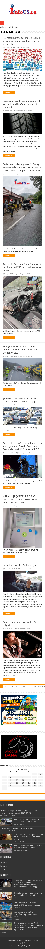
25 (11, 786)
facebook (3, 862)
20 (23, 783)
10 (24, 686)
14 (29, 780)
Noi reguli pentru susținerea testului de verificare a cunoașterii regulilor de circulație (21, 41)
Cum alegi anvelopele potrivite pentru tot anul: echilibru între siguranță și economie (22, 104)
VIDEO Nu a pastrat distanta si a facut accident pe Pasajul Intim (26, 820)
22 (35, 783)
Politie (27, 47)
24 (4, 786)
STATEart (18, 940)
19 (17, 783)
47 (25, 824)
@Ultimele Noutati (20, 47)
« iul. (3, 791)
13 (23, 780)
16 (40, 780)
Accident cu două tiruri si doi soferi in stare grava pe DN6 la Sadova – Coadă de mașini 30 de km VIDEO (22, 446)
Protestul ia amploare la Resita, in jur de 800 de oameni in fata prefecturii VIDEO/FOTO (18, 812)
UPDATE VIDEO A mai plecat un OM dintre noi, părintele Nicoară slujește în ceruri (28, 837)
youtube (3, 870)
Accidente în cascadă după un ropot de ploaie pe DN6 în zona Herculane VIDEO (22, 267)
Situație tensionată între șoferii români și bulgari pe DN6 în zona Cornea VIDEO (20, 349)
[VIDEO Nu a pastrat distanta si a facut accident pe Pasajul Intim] (6, 822)
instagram (3, 866)
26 (17, 786)
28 (29, 786)
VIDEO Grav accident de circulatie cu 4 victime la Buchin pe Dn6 (28, 846)
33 (14, 831)
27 (23, 786)
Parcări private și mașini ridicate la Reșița (16, 828)
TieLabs (35, 940)
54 (14, 815)
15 (35, 780)
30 (40, 786)
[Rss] (20, 943)
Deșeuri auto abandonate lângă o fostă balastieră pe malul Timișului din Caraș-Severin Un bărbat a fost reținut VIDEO (28, 926)
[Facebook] (22, 943)
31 (25, 841)
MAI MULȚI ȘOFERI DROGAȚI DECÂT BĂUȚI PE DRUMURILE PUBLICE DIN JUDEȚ (20, 499)
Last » (34, 686)
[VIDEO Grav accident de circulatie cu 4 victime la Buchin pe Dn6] (6, 848)
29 (35, 786)
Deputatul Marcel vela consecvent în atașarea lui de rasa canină (28, 894)
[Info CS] (23, 9)
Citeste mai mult (8, 92)
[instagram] (25, 943)
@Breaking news (22, 174)
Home (4, 27)
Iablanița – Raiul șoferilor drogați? (20, 565)
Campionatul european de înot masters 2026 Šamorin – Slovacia (27, 904)
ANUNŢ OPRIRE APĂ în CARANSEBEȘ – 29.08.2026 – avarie (26, 914)
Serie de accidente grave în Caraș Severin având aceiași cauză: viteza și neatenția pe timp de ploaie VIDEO (22, 167)
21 (29, 783)
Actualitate (29, 110)
